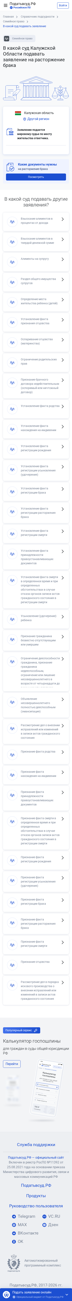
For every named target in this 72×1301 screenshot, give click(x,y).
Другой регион (38, 119)
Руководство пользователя (36, 1206)
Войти (63, 5)
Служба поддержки (36, 1144)
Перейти (12, 1064)
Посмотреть (36, 176)
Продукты (36, 1195)
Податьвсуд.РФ (23, 5)
